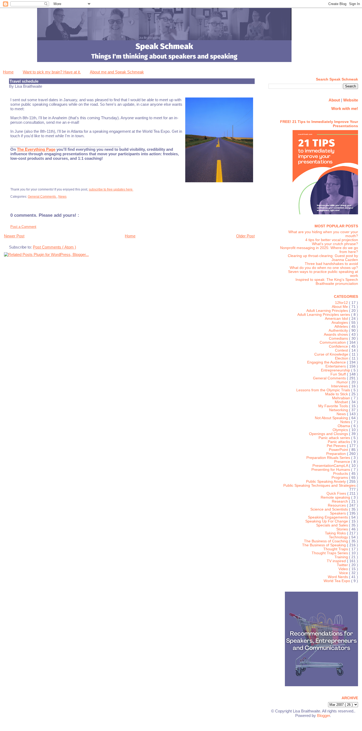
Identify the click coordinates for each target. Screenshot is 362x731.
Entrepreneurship (336, 370)
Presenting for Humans (331, 470)
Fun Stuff (338, 374)
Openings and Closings (329, 434)
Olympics (341, 430)
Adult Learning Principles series (324, 315)
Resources (337, 505)
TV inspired (337, 561)
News (62, 196)
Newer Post (14, 236)
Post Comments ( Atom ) (54, 247)
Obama (344, 426)
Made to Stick (337, 394)
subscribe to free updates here (111, 189)
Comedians (339, 338)
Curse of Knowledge (331, 354)
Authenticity (339, 331)
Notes (345, 422)
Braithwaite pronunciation (337, 284)
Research (340, 501)
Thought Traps (336, 549)
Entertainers (336, 366)
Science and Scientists (329, 509)
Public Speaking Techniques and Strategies (320, 486)
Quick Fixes (336, 493)
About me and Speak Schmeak (117, 72)
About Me (340, 307)
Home (8, 72)
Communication (333, 342)
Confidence (339, 346)
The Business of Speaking (324, 545)
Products (341, 474)
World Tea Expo (337, 581)
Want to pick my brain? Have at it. (52, 72)
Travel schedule (24, 81)
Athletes (341, 327)
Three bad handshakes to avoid (331, 264)
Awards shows (336, 334)
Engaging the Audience (327, 362)
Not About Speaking (332, 418)
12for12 (342, 303)
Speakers (338, 513)
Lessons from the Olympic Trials (323, 390)
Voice (344, 573)
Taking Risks (336, 533)
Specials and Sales (332, 525)
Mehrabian (341, 398)
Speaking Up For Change (327, 521)
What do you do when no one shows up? (324, 268)
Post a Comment (23, 227)
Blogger (323, 715)
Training (341, 557)
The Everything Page (36, 149)
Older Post (245, 236)
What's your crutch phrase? (335, 244)
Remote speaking (336, 497)
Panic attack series (335, 438)
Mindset (342, 402)
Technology (339, 537)
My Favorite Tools (333, 406)
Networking (339, 410)
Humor (343, 382)
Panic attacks (339, 442)
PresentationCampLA (330, 466)
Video (343, 569)
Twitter (343, 565)
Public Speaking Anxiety (326, 482)
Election (342, 358)
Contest (342, 350)
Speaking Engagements (328, 517)
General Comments (42, 196)
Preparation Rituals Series (328, 458)
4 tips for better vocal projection (331, 240)
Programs (340, 478)
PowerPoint (339, 450)
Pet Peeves (337, 446)
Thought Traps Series (330, 553)
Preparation (336, 454)
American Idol (337, 319)
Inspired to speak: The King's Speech (326, 280)
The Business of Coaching (326, 541)
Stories (342, 529)
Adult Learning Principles (327, 311)
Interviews (340, 386)
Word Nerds (338, 577)
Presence (342, 462)
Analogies (340, 323)
